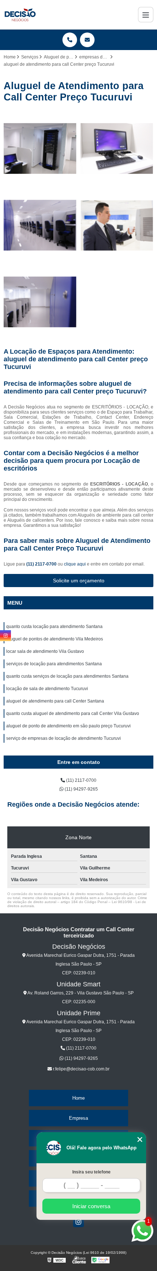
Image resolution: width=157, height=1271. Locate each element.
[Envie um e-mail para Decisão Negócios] (87, 40)
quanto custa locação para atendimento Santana (54, 626)
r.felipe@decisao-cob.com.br (81, 1069)
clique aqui (75, 564)
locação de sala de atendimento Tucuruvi (47, 688)
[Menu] (145, 14)
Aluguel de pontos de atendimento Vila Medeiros (54, 639)
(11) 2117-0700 (42, 564)
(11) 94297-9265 (81, 789)
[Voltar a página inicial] (20, 14)
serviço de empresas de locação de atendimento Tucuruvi (63, 738)
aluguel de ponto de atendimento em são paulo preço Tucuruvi (68, 725)
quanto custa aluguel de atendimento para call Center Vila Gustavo (72, 713)
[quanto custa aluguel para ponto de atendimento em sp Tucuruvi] (40, 302)
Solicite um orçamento (78, 580)
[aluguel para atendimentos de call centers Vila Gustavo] (116, 148)
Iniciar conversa (91, 1206)
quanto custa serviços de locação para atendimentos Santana (67, 676)
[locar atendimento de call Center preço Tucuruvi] (116, 225)
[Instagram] (78, 1221)
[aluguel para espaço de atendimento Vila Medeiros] (40, 148)
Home (78, 1098)
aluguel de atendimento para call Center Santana (55, 701)
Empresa (78, 1118)
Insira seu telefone (91, 1172)
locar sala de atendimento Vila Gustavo (45, 651)
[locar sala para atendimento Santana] (40, 225)
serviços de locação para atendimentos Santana (54, 663)
